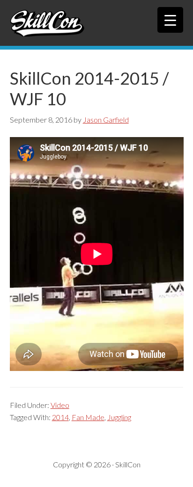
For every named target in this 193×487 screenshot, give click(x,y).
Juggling (119, 417)
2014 (60, 417)
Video (60, 404)
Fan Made (88, 417)
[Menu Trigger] (170, 20)
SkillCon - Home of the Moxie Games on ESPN (97, 23)
